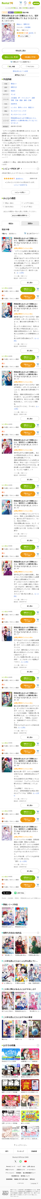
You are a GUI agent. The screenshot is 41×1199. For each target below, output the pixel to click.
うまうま (31, 1039)
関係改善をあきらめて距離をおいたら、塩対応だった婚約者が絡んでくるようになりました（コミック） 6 (26, 565)
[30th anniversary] (11, 3)
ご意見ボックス (20, 1169)
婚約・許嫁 (27, 100)
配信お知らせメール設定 (20, 71)
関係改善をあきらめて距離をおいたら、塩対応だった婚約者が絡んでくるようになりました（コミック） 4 (26, 443)
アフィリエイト (10, 1173)
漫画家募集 (9, 1179)
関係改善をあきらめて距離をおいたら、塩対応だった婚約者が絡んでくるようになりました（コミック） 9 (26, 762)
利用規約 (18, 1173)
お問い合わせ (31, 1166)
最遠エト (20, 24)
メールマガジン (31, 1169)
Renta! (4, 898)
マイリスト (31, 66)
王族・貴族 (19, 100)
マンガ (13, 94)
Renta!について (10, 1166)
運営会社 (32, 1179)
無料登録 (36, 3)
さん (19, 178)
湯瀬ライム (18, 1039)
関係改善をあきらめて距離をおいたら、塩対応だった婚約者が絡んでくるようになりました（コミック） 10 (26, 830)
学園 (12, 100)
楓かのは (4, 1039)
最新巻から (12, 233)
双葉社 (13, 91)
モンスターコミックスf (18, 111)
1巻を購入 (30, 57)
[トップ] (5, 3)
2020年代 (14, 104)
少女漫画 (27, 27)
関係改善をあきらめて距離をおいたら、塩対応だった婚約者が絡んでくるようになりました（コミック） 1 (26, 241)
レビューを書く (24, 36)
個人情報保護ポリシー (29, 1173)
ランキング (20, 1151)
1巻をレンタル (11, 57)
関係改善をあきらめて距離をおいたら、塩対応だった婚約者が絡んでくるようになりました (24, 120)
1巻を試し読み (20, 50)
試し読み (30, 282)
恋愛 (33, 98)
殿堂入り (31, 107)
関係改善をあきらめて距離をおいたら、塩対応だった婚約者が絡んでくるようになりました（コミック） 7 (26, 630)
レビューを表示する (20, 185)
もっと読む (20, 272)
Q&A (24, 1166)
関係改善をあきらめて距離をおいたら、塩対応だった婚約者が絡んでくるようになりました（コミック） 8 (26, 696)
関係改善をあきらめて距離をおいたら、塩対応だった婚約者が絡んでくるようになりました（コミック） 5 (26, 504)
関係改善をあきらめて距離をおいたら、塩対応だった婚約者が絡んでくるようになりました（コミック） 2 (26, 307)
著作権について (25, 1176)
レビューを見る (19, 192)
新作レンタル (22, 107)
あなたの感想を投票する (19, 215)
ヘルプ (19, 1166)
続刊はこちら (19, 75)
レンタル (14, 107)
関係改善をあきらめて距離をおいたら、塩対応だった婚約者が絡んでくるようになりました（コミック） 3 (26, 375)
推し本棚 (12, 66)
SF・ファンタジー (24, 98)
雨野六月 (26, 24)
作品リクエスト (10, 1169)
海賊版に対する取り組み (21, 1179)
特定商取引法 (15, 1176)
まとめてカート (32, 233)
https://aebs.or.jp (14, 1196)
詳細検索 (34, 1151)
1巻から (4, 233)
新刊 (6, 1151)
